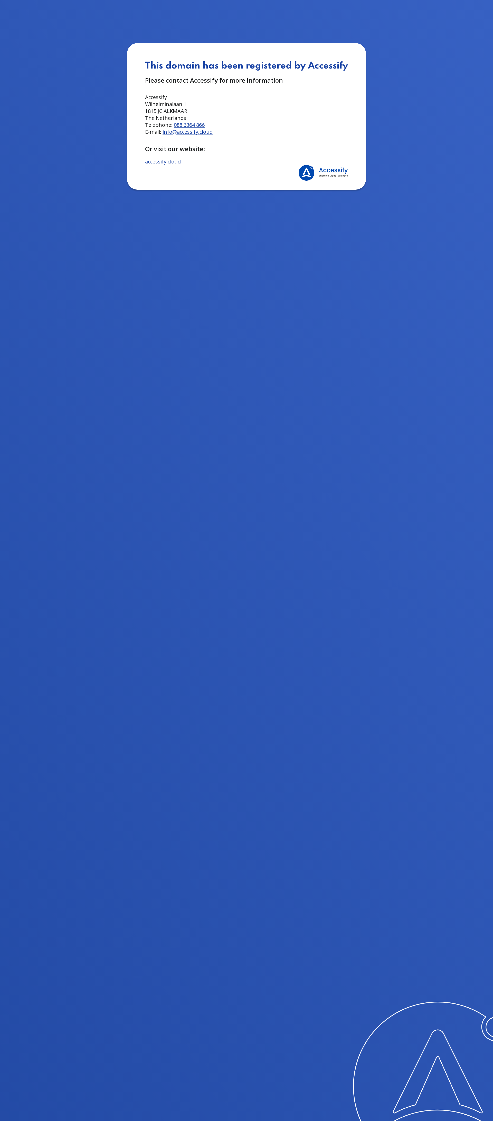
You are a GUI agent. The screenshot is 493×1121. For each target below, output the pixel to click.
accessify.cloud (163, 161)
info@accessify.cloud (188, 131)
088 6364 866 (189, 124)
